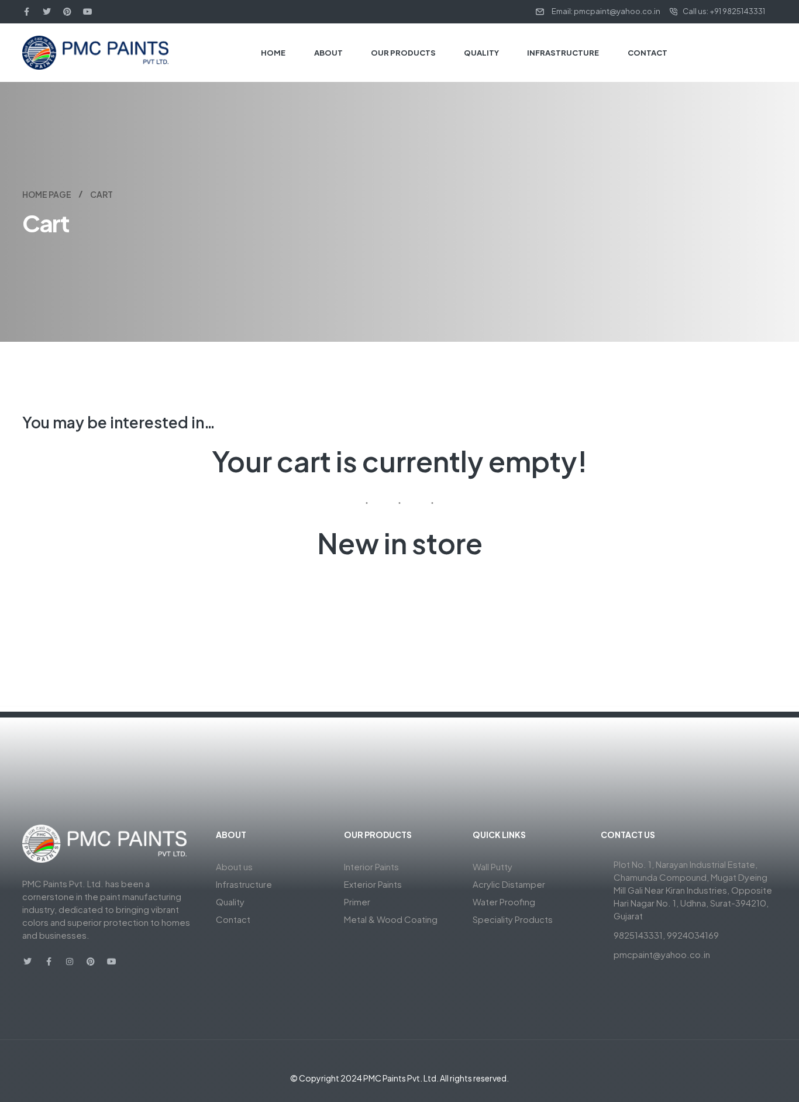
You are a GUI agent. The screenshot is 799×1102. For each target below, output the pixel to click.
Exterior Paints (373, 884)
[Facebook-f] (26, 12)
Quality (230, 901)
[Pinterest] (67, 12)
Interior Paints (371, 866)
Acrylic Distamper (509, 884)
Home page (46, 194)
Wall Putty (492, 866)
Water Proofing (504, 901)
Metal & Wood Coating (391, 919)
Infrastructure (244, 884)
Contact (233, 919)
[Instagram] (69, 961)
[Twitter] (47, 12)
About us (234, 866)
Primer (357, 901)
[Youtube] (88, 12)
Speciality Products (513, 919)
